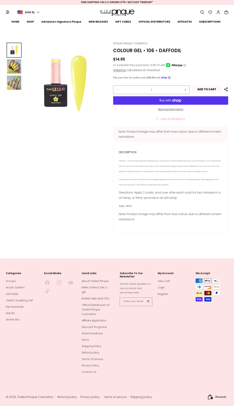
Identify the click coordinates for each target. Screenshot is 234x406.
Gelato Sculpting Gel (19, 300)
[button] (202, 12)
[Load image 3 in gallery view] (14, 83)
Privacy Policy (90, 365)
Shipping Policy (91, 346)
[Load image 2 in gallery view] (14, 66)
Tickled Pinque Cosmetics (35, 397)
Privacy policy (90, 397)
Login (161, 287)
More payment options (170, 109)
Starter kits (12, 319)
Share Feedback (92, 333)
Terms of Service (92, 359)
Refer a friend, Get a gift (94, 290)
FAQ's (85, 340)
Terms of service (115, 397)
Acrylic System (15, 287)
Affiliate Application (94, 320)
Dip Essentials (15, 307)
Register (163, 294)
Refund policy (90, 352)
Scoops (11, 281)
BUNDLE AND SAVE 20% (95, 298)
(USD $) (30, 12)
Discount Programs (94, 327)
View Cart (164, 281)
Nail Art (10, 313)
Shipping (119, 70)
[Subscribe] (148, 301)
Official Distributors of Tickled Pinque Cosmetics (95, 309)
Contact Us (89, 372)
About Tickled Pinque (95, 281)
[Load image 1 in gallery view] (14, 50)
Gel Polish (12, 294)
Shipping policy (141, 397)
